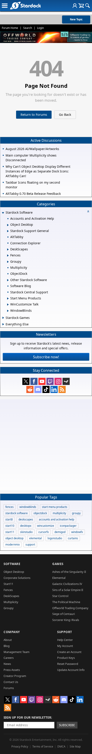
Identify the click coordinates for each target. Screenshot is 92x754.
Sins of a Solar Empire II (67, 590)
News (7, 664)
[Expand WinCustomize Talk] (8, 304)
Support (64, 632)
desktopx (25, 526)
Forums (9, 688)
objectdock (40, 513)
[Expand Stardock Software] (3, 213)
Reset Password (67, 664)
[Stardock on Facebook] (34, 381)
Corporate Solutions (17, 578)
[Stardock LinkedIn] (54, 389)
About (8, 640)
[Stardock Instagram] (58, 381)
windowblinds (27, 507)
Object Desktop (14, 572)
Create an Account (69, 652)
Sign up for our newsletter (27, 717)
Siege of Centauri (63, 614)
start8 (9, 519)
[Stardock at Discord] (38, 389)
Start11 (8, 584)
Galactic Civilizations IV (67, 584)
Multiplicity (11, 602)
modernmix (12, 544)
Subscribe (67, 725)
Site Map (75, 746)
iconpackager (68, 526)
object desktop (14, 538)
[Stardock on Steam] (66, 381)
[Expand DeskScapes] (8, 249)
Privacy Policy (19, 746)
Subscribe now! (46, 356)
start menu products (54, 507)
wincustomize (45, 526)
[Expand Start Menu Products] (8, 298)
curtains (73, 538)
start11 (9, 532)
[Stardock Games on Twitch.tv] (50, 381)
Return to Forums (34, 114)
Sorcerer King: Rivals (65, 620)
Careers (9, 658)
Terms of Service (42, 746)
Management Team (16, 652)
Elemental (58, 578)
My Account (65, 646)
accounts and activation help (56, 519)
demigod (59, 532)
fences (9, 507)
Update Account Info (71, 670)
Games (57, 564)
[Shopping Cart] (81, 5)
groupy (76, 513)
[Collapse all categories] (88, 211)
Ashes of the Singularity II (69, 572)
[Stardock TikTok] (46, 389)
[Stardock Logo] (25, 5)
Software (12, 564)
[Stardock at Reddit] (30, 389)
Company (12, 632)
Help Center (65, 640)
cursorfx (43, 532)
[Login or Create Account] (75, 5)
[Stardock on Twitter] (26, 381)
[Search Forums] (87, 5)
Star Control (60, 596)
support (30, 544)
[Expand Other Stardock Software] (8, 280)
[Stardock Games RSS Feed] (62, 389)
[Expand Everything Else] (3, 324)
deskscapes (26, 519)
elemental (35, 538)
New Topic (76, 19)
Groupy (9, 608)
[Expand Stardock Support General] (8, 231)
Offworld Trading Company (70, 608)
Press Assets (12, 670)
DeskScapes (11, 596)
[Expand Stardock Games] (3, 318)
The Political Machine (66, 602)
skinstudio (26, 532)
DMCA (61, 746)
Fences (8, 590)
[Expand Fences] (8, 255)
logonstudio (55, 538)
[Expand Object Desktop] (8, 225)
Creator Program (15, 676)
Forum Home (10, 28)
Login (40, 28)
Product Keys (66, 658)
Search (27, 28)
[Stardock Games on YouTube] (42, 381)
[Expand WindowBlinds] (8, 311)
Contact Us (11, 682)
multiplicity (59, 513)
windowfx (77, 532)
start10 (9, 526)
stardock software (16, 513)
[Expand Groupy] (8, 262)
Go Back (65, 114)
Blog (7, 646)
